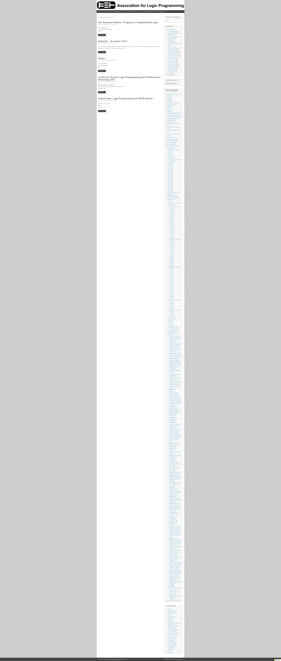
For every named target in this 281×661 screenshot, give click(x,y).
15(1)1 (171, 268)
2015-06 (172, 251)
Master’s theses (171, 586)
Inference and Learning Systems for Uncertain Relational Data (174, 445)
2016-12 (172, 220)
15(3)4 (171, 291)
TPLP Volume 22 (171, 137)
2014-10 (172, 242)
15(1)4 (171, 273)
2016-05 (172, 263)
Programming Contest (173, 48)
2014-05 (172, 294)
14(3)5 (171, 301)
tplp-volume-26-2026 (172, 144)
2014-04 (172, 292)
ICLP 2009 (170, 171)
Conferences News (172, 67)
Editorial (170, 34)
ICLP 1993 (169, 95)
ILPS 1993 (169, 108)
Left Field (170, 40)
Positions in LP (171, 47)
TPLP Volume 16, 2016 (174, 239)
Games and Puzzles (173, 57)
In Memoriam (171, 38)
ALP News (170, 154)
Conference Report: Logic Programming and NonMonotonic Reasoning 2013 (129, 78)
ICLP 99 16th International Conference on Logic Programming (173, 104)
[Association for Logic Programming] (140, 5)
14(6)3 (171, 306)
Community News (172, 66)
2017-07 (172, 232)
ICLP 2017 (170, 189)
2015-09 (172, 209)
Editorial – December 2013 (112, 41)
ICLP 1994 (169, 97)
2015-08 (172, 254)
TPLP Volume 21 (172, 199)
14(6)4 (171, 308)
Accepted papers (172, 318)
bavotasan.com (180, 659)
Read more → (102, 35)
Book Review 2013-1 (174, 327)
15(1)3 (171, 272)
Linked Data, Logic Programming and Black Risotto (125, 98)
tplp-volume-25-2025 (172, 142)
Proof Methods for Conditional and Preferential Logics (173, 519)
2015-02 (172, 246)
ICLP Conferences (171, 161)
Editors (100, 24)
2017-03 (172, 227)
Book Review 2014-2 (174, 330)
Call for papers (171, 62)
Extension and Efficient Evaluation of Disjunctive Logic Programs (174, 412)
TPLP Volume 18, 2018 (174, 203)
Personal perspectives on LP (174, 43)
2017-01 (172, 223)
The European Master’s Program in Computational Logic (128, 22)
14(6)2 (171, 305)
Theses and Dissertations (134, 11)
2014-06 (172, 296)
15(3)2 (171, 287)
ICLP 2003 (170, 165)
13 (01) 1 (172, 311)
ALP (99, 11)
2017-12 (171, 324)
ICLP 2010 (169, 101)
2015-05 (172, 249)
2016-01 (172, 256)
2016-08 (172, 213)
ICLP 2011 (170, 175)
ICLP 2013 (170, 180)
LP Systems (171, 41)
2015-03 (172, 208)
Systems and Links (148, 11)
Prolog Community (159, 11)
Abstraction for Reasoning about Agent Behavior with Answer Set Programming (175, 355)
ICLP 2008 (170, 170)
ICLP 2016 (170, 187)
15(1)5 (171, 275)
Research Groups (172, 59)
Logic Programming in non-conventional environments (174, 469)
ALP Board (170, 153)
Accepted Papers (172, 31)
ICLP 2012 (170, 177)
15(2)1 (171, 277)
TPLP (109, 11)
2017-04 (172, 228)
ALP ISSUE (169, 29)
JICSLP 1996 (170, 109)
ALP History (170, 151)
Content (170, 201)
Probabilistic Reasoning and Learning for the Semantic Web (174, 509)
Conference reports (172, 33)
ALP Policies (171, 158)
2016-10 (172, 216)
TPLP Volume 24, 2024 (172, 140)
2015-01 (172, 244)
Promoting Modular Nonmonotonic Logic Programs (174, 514)
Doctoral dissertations (174, 55)
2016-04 (172, 261)
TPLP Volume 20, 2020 (173, 197)
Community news (173, 53)
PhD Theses (171, 334)
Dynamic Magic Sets (174, 396)
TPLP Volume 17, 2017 (174, 206)
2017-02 (172, 225)
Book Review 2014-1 (174, 329)
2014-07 (172, 298)
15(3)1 (171, 286)
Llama (101, 58)
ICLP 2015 (170, 184)
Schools (170, 73)
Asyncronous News (171, 60)
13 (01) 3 (172, 315)
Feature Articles (171, 36)
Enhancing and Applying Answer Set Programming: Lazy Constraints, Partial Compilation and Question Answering (175, 402)
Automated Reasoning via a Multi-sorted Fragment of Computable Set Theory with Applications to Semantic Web (175, 365)
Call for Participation (172, 64)
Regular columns (172, 50)
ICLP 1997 (170, 163)
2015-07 (172, 253)
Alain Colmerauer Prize (119, 11)
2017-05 (172, 230)
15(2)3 (171, 280)
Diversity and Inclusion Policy (173, 94)
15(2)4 (171, 282)
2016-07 (172, 211)
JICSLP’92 (169, 111)
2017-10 (172, 237)
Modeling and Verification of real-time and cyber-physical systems (175, 493)
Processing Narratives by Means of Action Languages (175, 597)
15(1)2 (171, 270)
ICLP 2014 (170, 182)
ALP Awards (171, 156)
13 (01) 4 (172, 317)
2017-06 (171, 320)
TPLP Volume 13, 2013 (174, 310)
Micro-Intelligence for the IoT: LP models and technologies (175, 484)
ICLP (104, 11)
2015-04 (172, 248)
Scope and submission (173, 196)
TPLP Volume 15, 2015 (174, 267)
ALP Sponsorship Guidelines (174, 159)
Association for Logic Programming (112, 659)
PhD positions (171, 69)
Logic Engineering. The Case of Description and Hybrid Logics (174, 464)
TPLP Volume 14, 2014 (174, 299)
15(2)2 (171, 279)
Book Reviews (171, 325)
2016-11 (172, 218)
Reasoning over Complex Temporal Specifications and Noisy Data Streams (175, 528)
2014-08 (172, 241)
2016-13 (172, 222)
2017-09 (172, 235)
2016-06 (172, 265)
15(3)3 (171, 289)
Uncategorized (170, 74)
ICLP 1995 (169, 99)
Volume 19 (171, 204)
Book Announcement (174, 52)
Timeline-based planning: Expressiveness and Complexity (175, 559)
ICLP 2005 (170, 166)
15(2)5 (171, 284)
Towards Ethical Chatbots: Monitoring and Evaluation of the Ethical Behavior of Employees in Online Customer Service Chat (175, 566)
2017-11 (171, 322)
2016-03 (172, 260)
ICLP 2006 (170, 168)
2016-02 (172, 258)
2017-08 (172, 234)
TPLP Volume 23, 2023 (172, 139)
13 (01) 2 (172, 313)
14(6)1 (171, 303)
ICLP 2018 (170, 190)
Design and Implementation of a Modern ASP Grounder (174, 393)
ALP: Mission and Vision (173, 149)
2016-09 (172, 215)
